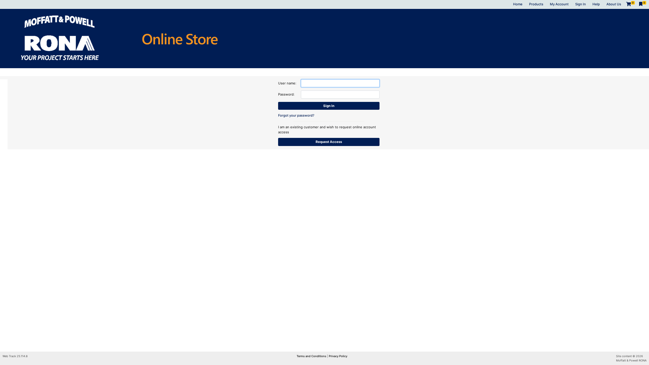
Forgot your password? (296, 115)
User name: (287, 83)
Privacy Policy (338, 356)
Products (536, 4)
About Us (613, 4)
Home (517, 4)
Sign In (580, 4)
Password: (286, 94)
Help (596, 4)
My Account (559, 4)
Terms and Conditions (312, 356)
